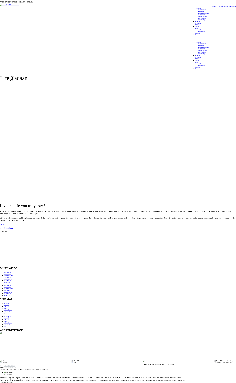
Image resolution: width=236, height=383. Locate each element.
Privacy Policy (52, 369)
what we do (198, 8)
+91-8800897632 (9, 366)
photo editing (202, 18)
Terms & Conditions (63, 369)
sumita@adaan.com (10, 367)
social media (201, 11)
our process (198, 23)
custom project (202, 16)
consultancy (201, 20)
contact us (197, 33)
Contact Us (7, 311)
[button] (200, 38)
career (196, 28)
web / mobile (202, 10)
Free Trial (6, 306)
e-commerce (201, 15)
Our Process (7, 303)
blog (196, 34)
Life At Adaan (8, 310)
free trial (197, 26)
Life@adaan (201, 31)
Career (6, 308)
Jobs (199, 29)
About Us (6, 305)
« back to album (6, 228)
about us (197, 24)
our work (197, 21)
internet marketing (203, 13)
